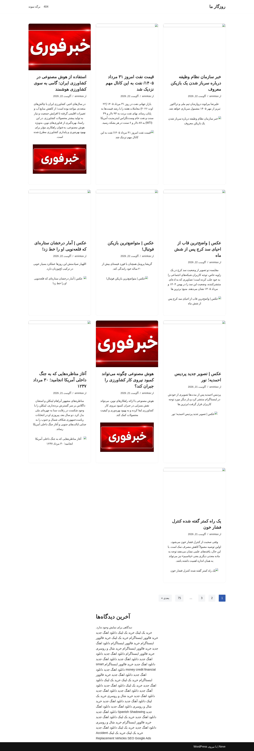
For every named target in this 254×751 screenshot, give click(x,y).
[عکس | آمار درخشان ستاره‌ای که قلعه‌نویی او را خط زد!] (60, 213)
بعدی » (165, 598)
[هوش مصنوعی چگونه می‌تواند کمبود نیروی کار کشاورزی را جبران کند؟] (127, 344)
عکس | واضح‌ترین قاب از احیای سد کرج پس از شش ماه (197, 249)
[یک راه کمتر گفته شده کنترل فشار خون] (194, 491)
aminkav (214, 96)
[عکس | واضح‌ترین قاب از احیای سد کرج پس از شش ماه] (194, 213)
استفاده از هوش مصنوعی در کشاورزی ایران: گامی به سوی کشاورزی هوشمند (60, 82)
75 (179, 598)
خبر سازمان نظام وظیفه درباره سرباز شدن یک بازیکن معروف (196, 82)
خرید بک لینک (143, 632)
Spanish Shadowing (131, 712)
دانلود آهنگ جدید (135, 701)
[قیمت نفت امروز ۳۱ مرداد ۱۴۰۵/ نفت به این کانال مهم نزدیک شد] (127, 47)
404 (46, 6)
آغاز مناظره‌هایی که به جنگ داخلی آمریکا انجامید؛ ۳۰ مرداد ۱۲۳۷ (59, 379)
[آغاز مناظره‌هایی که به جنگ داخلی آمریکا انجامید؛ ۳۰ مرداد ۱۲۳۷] (60, 344)
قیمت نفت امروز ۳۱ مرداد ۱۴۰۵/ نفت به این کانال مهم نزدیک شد (130, 82)
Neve (222, 746)
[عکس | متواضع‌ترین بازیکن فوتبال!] (127, 213)
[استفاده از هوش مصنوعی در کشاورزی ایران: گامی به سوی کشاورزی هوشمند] (60, 47)
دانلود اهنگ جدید (106, 632)
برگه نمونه (34, 6)
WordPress (200, 746)
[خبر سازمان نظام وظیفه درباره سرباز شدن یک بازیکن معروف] (194, 47)
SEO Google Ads (139, 738)
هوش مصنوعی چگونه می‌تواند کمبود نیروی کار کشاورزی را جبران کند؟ (128, 379)
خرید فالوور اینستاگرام (143, 638)
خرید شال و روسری (109, 648)
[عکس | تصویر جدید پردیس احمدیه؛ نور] (194, 344)
